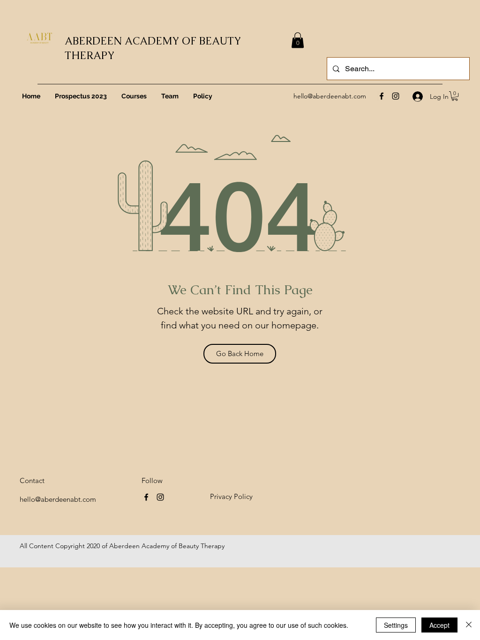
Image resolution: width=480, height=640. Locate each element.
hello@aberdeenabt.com (329, 96)
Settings (396, 625)
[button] (454, 96)
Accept (439, 625)
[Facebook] (381, 96)
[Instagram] (395, 96)
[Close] (468, 625)
